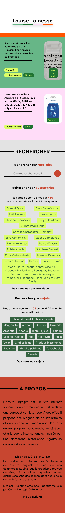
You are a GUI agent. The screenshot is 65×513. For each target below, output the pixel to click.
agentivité (44, 337)
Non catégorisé (17, 243)
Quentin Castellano (26, 486)
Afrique (26, 325)
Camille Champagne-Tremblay (32, 232)
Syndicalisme (22, 342)
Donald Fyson (15, 208)
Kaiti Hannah (17, 214)
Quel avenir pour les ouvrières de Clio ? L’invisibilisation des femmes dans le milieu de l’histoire (18, 50)
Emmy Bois (11, 70)
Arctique (8, 331)
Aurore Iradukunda (32, 226)
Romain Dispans (14, 261)
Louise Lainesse (13, 75)
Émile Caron (48, 214)
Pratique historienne (49, 342)
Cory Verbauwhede (17, 255)
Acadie (23, 331)
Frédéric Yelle (15, 249)
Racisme (9, 348)
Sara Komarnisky (16, 237)
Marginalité (10, 325)
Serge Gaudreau (49, 220)
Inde (30, 337)
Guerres (41, 325)
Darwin (33, 261)
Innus (58, 337)
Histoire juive (40, 331)
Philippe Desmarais (18, 220)
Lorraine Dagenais (48, 255)
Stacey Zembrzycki (47, 237)
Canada (32, 354)
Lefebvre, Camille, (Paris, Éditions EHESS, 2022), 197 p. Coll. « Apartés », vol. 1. (20, 101)
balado (57, 331)
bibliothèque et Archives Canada (32, 319)
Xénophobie (53, 348)
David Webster (48, 243)
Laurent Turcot (52, 261)
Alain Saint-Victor (47, 208)
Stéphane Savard (47, 249)
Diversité (56, 325)
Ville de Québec (13, 337)
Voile (6, 342)
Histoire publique (30, 348)
